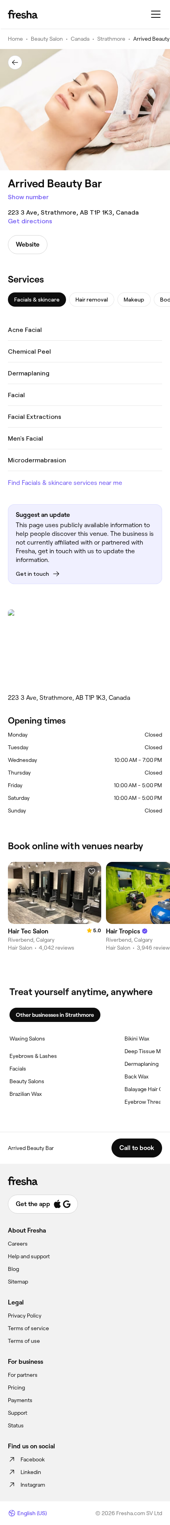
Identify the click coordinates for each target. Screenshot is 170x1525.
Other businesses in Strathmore (55, 1015)
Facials (17, 1068)
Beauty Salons (26, 1081)
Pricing (16, 1387)
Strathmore (111, 39)
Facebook (33, 1459)
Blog (13, 1269)
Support (17, 1413)
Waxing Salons (27, 1038)
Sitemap (18, 1281)
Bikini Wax (137, 1038)
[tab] (37, 299)
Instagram (33, 1485)
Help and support (29, 1256)
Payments (20, 1400)
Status (16, 1425)
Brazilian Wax (25, 1094)
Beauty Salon (47, 39)
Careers (18, 1243)
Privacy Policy (25, 1315)
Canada (80, 39)
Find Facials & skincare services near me (65, 482)
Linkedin (31, 1472)
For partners (23, 1375)
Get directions (30, 221)
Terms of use (24, 1341)
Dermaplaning (142, 1064)
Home (15, 39)
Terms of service (28, 1328)
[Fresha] (23, 14)
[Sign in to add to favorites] (91, 871)
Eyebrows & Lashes (33, 1056)
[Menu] (155, 14)
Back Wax (137, 1076)
